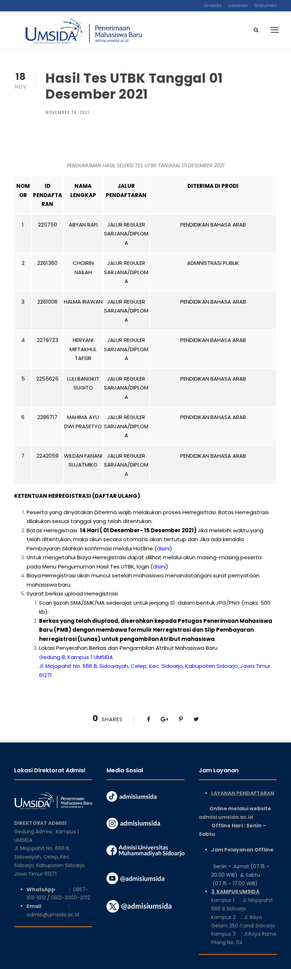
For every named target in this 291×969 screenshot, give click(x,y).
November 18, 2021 (67, 112)
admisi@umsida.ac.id (53, 914)
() (163, 548)
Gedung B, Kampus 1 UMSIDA (76, 657)
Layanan (238, 5)
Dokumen (265, 5)
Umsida (212, 5)
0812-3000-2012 (70, 897)
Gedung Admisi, (35, 831)
